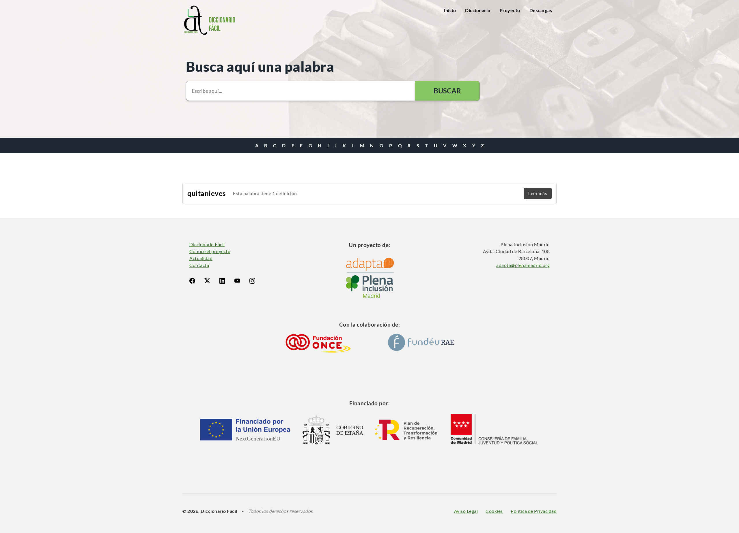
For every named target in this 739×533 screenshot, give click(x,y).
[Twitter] (207, 281)
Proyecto (510, 10)
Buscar (447, 90)
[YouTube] (237, 281)
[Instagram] (252, 281)
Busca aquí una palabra (260, 66)
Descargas (540, 10)
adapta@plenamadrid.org (523, 265)
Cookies (494, 511)
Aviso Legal (466, 511)
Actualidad (200, 258)
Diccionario (477, 10)
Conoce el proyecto (209, 251)
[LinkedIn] (222, 281)
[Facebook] (192, 281)
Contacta (199, 265)
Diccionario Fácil (207, 244)
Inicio (450, 10)
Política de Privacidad (534, 511)
